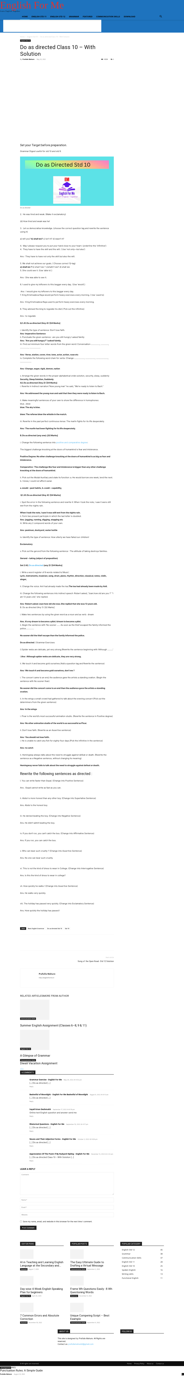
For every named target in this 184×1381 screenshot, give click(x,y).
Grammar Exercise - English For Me (45, 1079)
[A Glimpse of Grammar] (67, 1040)
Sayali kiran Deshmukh (40, 1109)
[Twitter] (29, 945)
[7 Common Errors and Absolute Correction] (42, 1307)
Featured (87, 16)
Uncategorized (5, 1368)
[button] (160, 16)
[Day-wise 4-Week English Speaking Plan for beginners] (42, 1280)
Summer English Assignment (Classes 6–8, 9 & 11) (53, 1025)
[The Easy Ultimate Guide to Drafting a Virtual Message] (92, 1254)
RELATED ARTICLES (31, 995)
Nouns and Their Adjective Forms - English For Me (52, 1139)
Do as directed (36, 565)
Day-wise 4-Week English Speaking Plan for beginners (41, 1290)
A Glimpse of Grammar (35, 1055)
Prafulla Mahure (28, 59)
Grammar (74, 16)
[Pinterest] (35, 945)
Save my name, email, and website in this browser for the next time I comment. (57, 1221)
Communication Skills (108, 16)
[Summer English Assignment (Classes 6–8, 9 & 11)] (67, 1010)
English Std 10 (32, 37)
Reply (31, 1086)
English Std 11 (39, 16)
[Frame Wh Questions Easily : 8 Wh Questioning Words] (92, 1280)
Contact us (160, 1363)
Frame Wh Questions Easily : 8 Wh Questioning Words (91, 1290)
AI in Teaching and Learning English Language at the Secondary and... (41, 1264)
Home (25, 16)
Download (129, 16)
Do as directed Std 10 (54, 928)
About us (150, 1363)
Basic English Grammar (36, 928)
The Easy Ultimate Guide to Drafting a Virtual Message (87, 1264)
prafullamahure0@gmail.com (80, 1344)
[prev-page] (21, 1069)
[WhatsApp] (41, 945)
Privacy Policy (139, 1363)
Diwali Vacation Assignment (38, 1063)
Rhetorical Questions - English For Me (46, 1124)
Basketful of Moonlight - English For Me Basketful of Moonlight (58, 1094)
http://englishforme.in (46, 978)
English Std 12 (57, 16)
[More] (88, 70)
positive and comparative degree (71, 442)
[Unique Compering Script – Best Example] (92, 1307)
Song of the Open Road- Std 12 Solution (96, 961)
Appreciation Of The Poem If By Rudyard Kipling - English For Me (59, 1154)
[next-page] (23, 1069)
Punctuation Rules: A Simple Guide (21, 1370)
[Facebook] (22, 945)
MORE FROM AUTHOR (56, 995)
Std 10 (67, 928)
